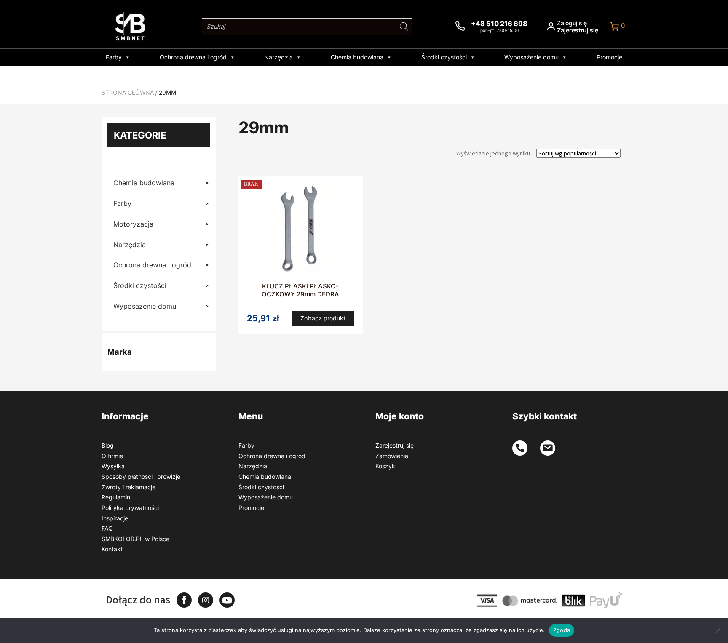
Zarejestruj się (394, 445)
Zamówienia (391, 455)
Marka (119, 351)
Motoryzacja (161, 224)
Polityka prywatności (130, 507)
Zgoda (561, 630)
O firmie (112, 455)
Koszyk (385, 466)
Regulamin (116, 497)
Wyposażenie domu (531, 57)
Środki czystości (444, 57)
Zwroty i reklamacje (128, 487)
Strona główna (128, 92)
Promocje (609, 57)
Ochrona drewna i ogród (193, 57)
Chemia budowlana (357, 57)
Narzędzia (278, 57)
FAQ (107, 528)
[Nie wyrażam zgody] (717, 630)
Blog (108, 445)
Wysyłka (113, 466)
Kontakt (112, 548)
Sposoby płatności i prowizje (141, 476)
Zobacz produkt (322, 318)
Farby (114, 57)
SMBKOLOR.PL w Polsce (135, 538)
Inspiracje (115, 518)
